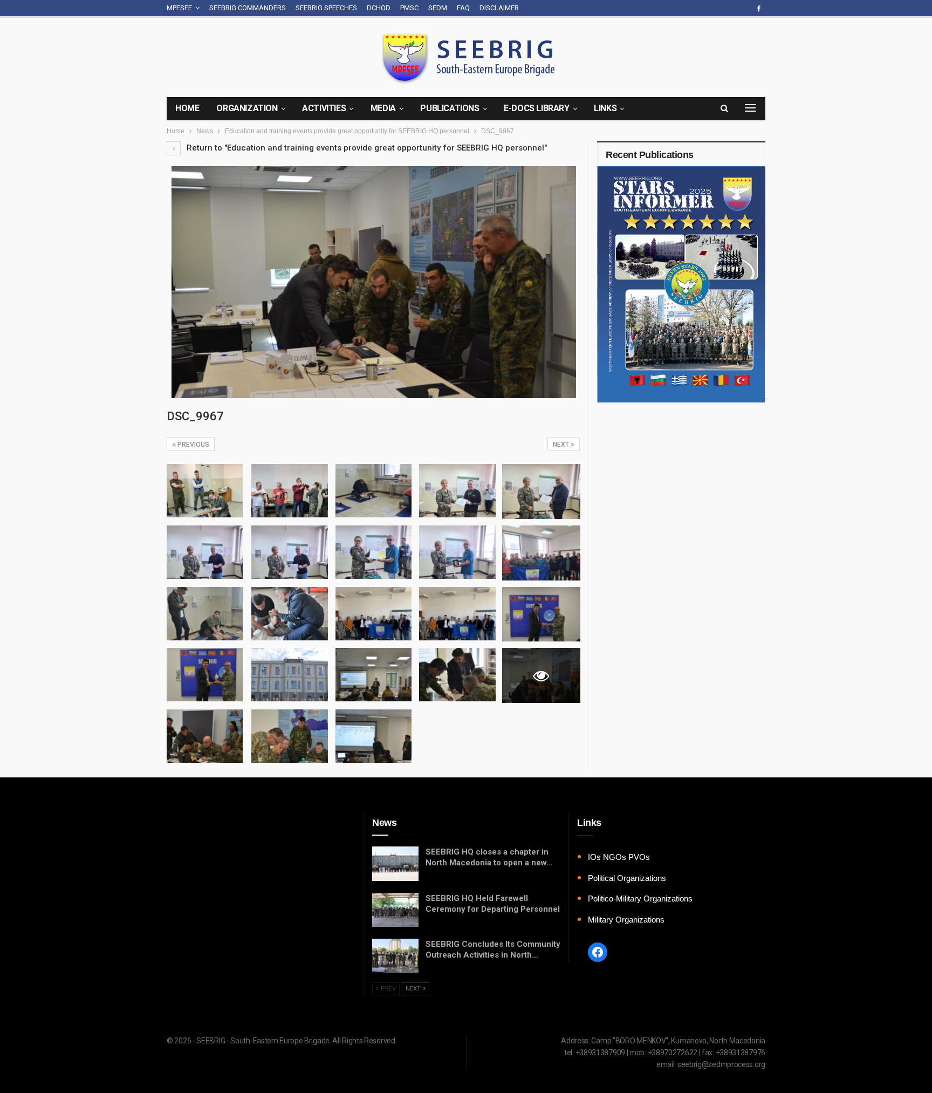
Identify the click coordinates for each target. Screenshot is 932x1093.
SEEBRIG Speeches (326, 8)
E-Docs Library (536, 108)
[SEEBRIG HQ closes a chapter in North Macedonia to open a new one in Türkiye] (395, 863)
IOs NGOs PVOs (619, 857)
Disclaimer (499, 8)
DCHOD (378, 8)
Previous (192, 444)
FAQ (463, 8)
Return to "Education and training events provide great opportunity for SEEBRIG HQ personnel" (365, 148)
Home (187, 108)
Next (562, 444)
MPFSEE (179, 8)
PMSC (409, 8)
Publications (449, 108)
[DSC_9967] (205, 490)
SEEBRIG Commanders (247, 8)
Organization (246, 108)
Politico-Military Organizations (640, 898)
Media (383, 108)
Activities (324, 108)
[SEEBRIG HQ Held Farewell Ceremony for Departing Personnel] (395, 910)
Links (605, 108)
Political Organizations (627, 878)
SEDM (437, 8)
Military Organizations (626, 919)
